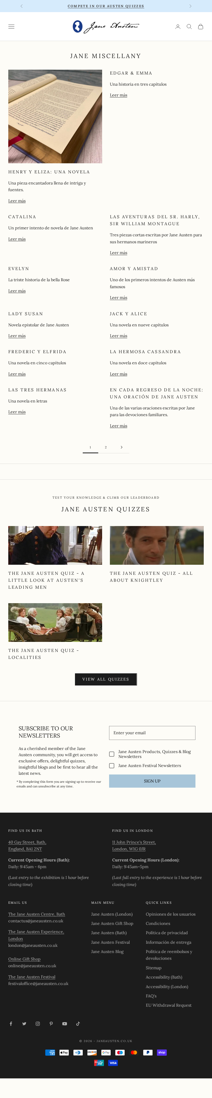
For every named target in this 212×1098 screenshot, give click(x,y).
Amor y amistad (134, 268)
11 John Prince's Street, (134, 842)
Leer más (17, 200)
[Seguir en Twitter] (24, 1023)
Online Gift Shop (24, 959)
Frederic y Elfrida (37, 351)
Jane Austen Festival (110, 942)
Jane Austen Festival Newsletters (149, 765)
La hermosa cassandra (145, 351)
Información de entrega (168, 942)
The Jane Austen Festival (31, 976)
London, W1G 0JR (129, 848)
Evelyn (18, 268)
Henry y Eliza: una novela (49, 172)
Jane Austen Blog (107, 951)
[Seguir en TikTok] (78, 1023)
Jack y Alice (128, 314)
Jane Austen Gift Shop (112, 923)
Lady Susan (25, 314)
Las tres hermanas (37, 390)
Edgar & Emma (131, 73)
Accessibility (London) (167, 986)
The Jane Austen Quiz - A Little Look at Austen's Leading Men (46, 580)
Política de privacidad (167, 932)
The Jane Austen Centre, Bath (36, 914)
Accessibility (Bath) (164, 977)
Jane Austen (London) (112, 914)
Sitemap (154, 967)
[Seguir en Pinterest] (51, 1023)
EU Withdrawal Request (169, 1005)
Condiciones (158, 923)
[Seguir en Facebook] (10, 1023)
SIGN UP (152, 781)
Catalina (22, 217)
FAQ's (151, 995)
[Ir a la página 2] (121, 447)
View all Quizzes (105, 679)
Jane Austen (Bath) (109, 932)
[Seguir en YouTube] (64, 1023)
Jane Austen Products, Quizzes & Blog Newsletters (154, 754)
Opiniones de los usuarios (170, 914)
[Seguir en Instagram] (37, 1023)
